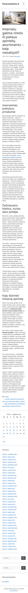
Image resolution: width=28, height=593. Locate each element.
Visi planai (5, 581)
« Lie (3, 441)
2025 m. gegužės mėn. (9, 493)
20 (14, 430)
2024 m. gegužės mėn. (9, 525)
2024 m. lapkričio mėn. (9, 509)
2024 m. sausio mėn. (8, 536)
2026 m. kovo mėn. (8, 467)
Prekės (6, 396)
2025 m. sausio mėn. (8, 504)
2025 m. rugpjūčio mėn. (9, 486)
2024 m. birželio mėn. (9, 522)
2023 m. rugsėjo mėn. (9, 546)
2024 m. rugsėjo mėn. (9, 515)
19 (10, 430)
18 (7, 430)
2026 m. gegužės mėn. (9, 462)
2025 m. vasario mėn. (9, 501)
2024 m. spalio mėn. (8, 512)
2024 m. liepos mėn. (8, 520)
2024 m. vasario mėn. (9, 533)
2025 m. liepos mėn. (8, 488)
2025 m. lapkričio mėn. (9, 478)
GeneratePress (14, 590)
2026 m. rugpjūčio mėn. (9, 454)
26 (10, 433)
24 (4, 433)
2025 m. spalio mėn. (8, 480)
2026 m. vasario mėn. (9, 470)
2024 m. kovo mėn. (8, 530)
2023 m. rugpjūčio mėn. (9, 549)
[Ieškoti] (23, 558)
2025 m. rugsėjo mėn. (9, 483)
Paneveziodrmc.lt (10, 4)
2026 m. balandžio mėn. (10, 465)
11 (7, 427)
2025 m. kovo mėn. (8, 499)
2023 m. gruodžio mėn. (9, 538)
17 (3, 430)
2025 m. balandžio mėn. (10, 496)
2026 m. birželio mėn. (9, 459)
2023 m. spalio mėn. (8, 543)
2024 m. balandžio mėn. (10, 528)
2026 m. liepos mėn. (8, 457)
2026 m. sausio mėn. (8, 472)
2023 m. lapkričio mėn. (9, 541)
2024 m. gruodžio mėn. (9, 507)
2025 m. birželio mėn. (9, 491)
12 (10, 427)
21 (17, 430)
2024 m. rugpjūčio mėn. (9, 517)
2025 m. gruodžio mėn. (9, 475)
